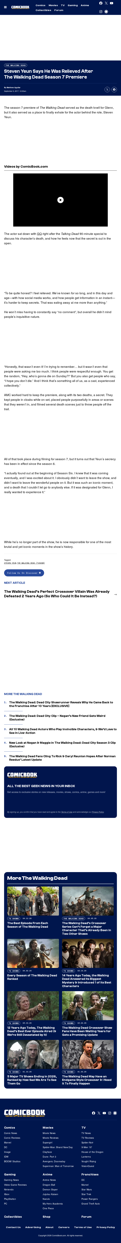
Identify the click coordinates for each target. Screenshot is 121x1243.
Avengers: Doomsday (54, 1161)
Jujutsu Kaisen (50, 1194)
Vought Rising (88, 1161)
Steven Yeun (10, 563)
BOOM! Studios (12, 1161)
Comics (41, 5)
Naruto (46, 1198)
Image (7, 1151)
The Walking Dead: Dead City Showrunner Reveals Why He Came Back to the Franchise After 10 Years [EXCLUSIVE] (61, 704)
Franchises (90, 1174)
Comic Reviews (12, 1137)
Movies (53, 5)
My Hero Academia (53, 1203)
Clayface (47, 1151)
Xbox (6, 1194)
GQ (39, 233)
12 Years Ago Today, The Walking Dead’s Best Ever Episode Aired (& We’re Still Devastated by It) (31, 1031)
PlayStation (10, 1198)
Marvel (7, 1142)
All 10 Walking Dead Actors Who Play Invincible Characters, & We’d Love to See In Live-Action (63, 731)
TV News (86, 1133)
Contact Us (13, 1227)
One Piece (48, 1208)
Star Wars (86, 1189)
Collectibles (43, 10)
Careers (63, 1227)
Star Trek (86, 1194)
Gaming (73, 5)
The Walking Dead (16, 65)
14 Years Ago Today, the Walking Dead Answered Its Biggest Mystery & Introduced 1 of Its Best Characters (86, 981)
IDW (6, 1156)
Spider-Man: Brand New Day (58, 1147)
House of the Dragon (92, 1151)
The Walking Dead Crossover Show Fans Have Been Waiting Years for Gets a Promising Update (87, 1031)
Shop (46, 1216)
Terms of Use (66, 811)
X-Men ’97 (86, 1147)
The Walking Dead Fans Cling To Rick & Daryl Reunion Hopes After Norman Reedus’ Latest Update (62, 758)
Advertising (33, 1227)
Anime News (49, 1179)
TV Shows (14, 918)
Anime (85, 5)
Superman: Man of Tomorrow (58, 1166)
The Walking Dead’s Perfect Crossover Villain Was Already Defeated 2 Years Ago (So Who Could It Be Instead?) (57, 593)
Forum (58, 10)
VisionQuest (87, 1166)
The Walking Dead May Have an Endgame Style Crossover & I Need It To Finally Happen (87, 1080)
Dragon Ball (49, 1184)
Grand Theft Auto (90, 1203)
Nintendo (9, 1189)
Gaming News (11, 1179)
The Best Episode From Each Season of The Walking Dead (27, 924)
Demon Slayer (50, 1189)
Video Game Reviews (15, 1184)
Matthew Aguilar (13, 87)
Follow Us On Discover (23, 573)
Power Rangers (89, 1198)
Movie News (49, 1133)
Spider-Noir (87, 1142)
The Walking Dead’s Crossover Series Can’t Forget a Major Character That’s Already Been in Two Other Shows (86, 928)
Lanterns (86, 1156)
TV (63, 5)
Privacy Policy (98, 811)
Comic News (10, 1133)
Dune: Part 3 (49, 1156)
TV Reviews (87, 1137)
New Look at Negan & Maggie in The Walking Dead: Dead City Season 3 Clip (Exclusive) (62, 744)
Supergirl (47, 1142)
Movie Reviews (50, 1137)
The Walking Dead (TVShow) (31, 563)
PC (5, 1203)
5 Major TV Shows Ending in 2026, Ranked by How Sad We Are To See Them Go (32, 1080)
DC (5, 1147)
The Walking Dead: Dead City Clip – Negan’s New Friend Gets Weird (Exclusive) (57, 717)
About (49, 1227)
